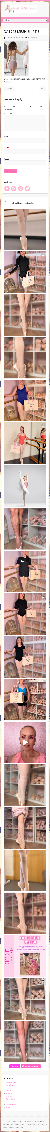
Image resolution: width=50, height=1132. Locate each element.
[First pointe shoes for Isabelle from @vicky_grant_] (25, 614)
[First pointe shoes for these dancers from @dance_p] (25, 443)
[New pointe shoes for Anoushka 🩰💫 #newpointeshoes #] (25, 272)
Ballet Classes (11, 1082)
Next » (43, 88)
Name (6, 137)
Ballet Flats (10, 1085)
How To (8, 1091)
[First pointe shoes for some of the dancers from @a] (25, 870)
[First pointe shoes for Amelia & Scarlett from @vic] (25, 657)
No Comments (32, 38)
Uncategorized (11, 1105)
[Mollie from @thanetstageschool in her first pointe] (25, 400)
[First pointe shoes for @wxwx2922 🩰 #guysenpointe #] (25, 528)
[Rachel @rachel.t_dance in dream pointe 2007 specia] (25, 357)
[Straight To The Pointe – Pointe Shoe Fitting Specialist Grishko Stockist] (21, 9)
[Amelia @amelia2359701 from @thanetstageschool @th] (25, 785)
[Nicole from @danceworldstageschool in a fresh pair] (25, 913)
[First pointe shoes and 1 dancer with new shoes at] (25, 229)
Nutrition (9, 1096)
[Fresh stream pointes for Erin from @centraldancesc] (25, 315)
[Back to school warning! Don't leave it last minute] (25, 956)
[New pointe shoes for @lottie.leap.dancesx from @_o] (25, 699)
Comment (8, 114)
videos (8, 1107)
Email (6, 148)
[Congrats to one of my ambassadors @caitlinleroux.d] (25, 486)
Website (7, 159)
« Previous (8, 88)
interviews (9, 1093)
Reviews (9, 1102)
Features (9, 1088)
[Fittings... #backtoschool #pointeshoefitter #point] (25, 742)
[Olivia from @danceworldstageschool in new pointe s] (25, 1041)
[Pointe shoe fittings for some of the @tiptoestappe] (25, 999)
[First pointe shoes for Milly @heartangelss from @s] (25, 571)
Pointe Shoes (10, 1099)
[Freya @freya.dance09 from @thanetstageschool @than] (25, 828)
